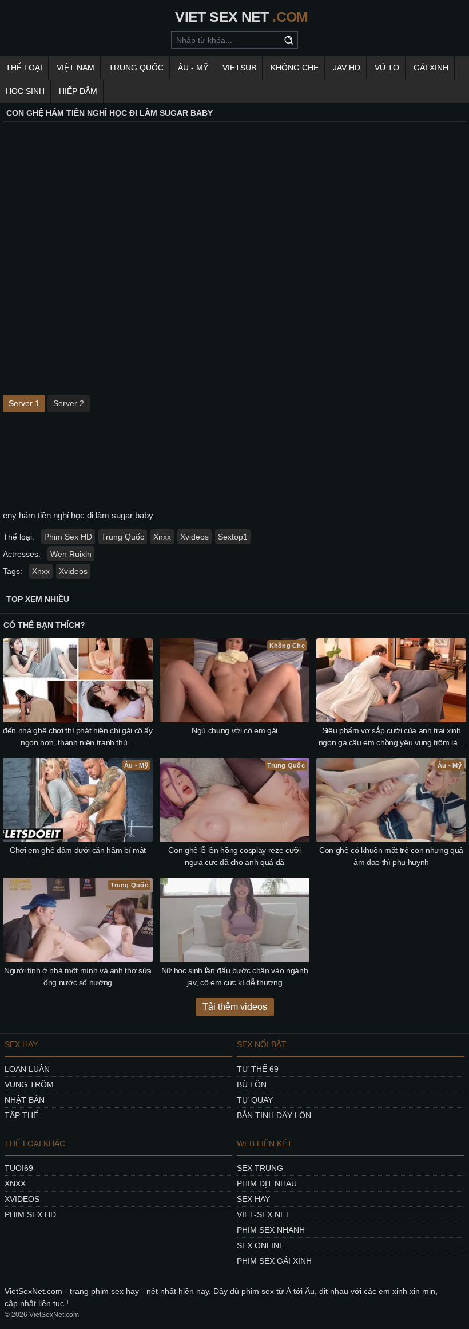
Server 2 (68, 403)
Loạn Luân (27, 1069)
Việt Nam (75, 67)
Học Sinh (25, 91)
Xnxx (162, 536)
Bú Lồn (252, 1084)
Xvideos (194, 536)
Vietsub (239, 67)
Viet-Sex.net (264, 1214)
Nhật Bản (25, 1099)
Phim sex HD (30, 1214)
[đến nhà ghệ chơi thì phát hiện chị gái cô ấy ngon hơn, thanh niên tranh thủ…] (78, 680)
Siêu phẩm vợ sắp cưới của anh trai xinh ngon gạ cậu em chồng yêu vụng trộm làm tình (391, 737)
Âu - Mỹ (193, 67)
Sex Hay (253, 1199)
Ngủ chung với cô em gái (234, 730)
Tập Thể (21, 1115)
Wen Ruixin (71, 554)
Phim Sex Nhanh (271, 1229)
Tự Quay (255, 1099)
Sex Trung (260, 1168)
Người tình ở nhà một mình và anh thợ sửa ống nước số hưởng (78, 976)
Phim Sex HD (68, 536)
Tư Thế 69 (258, 1069)
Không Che (295, 67)
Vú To (387, 67)
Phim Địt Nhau (267, 1183)
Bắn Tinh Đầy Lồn (274, 1115)
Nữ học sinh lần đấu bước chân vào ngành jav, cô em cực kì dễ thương (234, 976)
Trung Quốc (136, 67)
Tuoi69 (19, 1168)
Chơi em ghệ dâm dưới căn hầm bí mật (78, 850)
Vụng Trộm (29, 1084)
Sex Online (260, 1245)
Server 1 (24, 403)
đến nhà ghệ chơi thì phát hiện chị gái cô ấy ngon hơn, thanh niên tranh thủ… (78, 736)
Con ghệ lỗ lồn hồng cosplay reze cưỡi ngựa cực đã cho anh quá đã (234, 856)
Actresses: (22, 554)
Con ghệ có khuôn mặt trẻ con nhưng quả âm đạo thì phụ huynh (391, 856)
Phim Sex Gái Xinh (274, 1260)
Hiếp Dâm (78, 91)
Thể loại (24, 67)
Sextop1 (233, 536)
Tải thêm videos (234, 1007)
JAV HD (346, 67)
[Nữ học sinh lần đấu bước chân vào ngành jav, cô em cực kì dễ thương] (234, 920)
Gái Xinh (431, 67)
